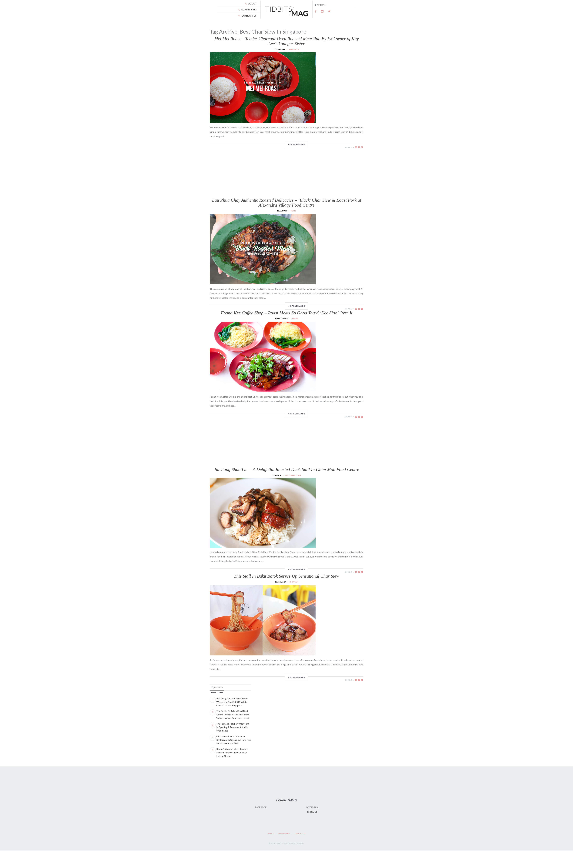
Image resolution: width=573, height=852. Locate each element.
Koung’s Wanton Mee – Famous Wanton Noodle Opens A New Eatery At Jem (232, 752)
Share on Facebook (359, 147)
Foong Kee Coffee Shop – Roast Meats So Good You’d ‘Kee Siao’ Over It (286, 312)
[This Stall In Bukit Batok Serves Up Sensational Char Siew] (263, 653)
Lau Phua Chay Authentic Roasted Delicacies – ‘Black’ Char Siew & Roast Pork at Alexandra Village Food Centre (286, 202)
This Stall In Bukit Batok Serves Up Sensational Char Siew (286, 576)
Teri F (293, 211)
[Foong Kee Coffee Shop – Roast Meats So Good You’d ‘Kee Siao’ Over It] (263, 390)
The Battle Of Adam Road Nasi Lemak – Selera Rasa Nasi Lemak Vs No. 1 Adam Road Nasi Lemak (232, 714)
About (252, 3)
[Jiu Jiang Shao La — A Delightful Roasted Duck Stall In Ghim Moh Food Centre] (263, 545)
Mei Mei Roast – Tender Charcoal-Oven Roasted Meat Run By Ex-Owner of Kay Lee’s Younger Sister (286, 41)
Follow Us (312, 811)
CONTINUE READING (296, 144)
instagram (322, 11)
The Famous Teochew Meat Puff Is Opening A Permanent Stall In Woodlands (232, 727)
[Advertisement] (286, 170)
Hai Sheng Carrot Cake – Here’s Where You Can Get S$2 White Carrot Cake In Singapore (232, 702)
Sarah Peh (294, 49)
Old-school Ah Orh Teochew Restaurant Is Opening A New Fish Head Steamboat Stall (233, 740)
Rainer (295, 319)
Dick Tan (293, 582)
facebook (316, 11)
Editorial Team (293, 475)
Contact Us (249, 15)
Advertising (249, 9)
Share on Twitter (362, 147)
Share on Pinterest (356, 147)
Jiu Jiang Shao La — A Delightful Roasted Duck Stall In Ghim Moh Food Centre (286, 469)
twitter (329, 11)
